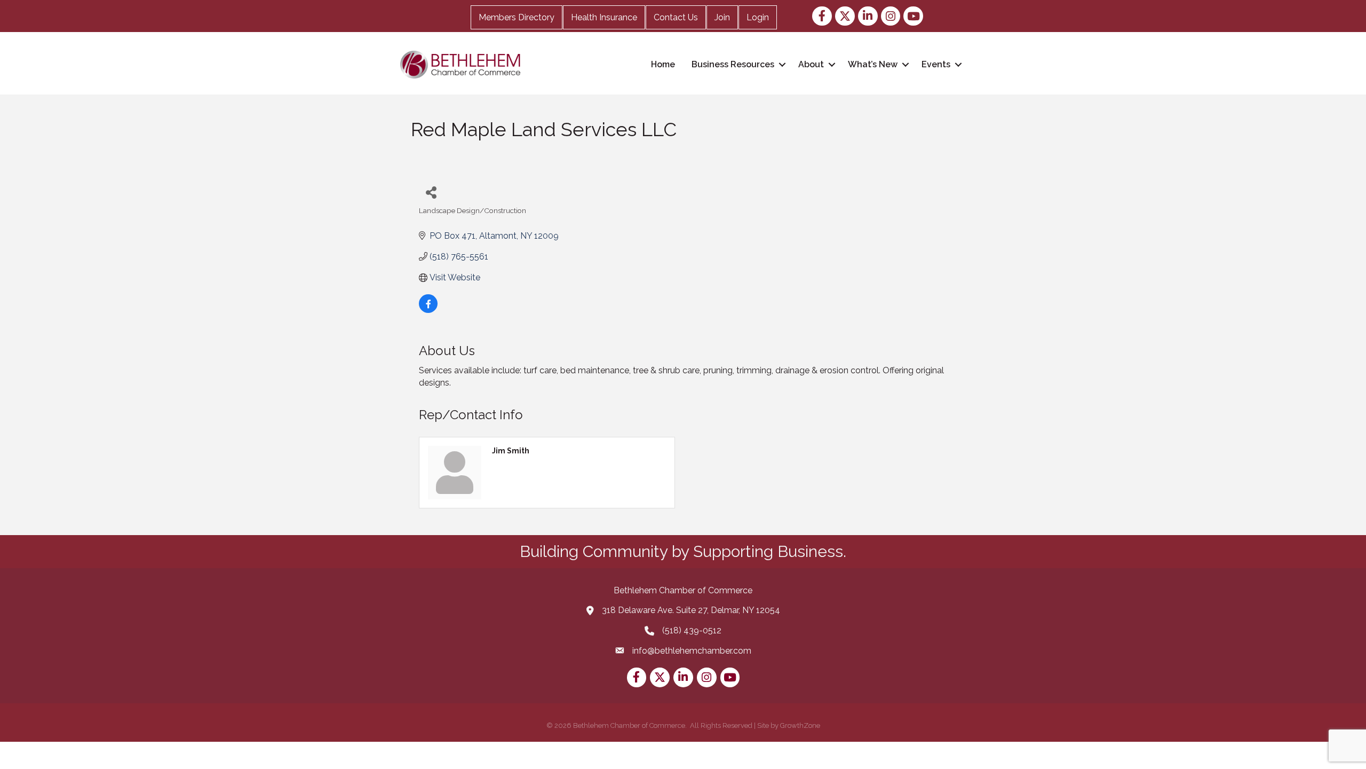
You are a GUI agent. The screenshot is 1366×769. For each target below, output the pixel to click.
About (811, 64)
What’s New (873, 64)
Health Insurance (604, 17)
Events (936, 64)
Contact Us (676, 17)
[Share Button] (431, 192)
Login (757, 17)
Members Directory (516, 17)
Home (663, 64)
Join (722, 17)
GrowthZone (800, 725)
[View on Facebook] (428, 310)
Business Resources (733, 64)
